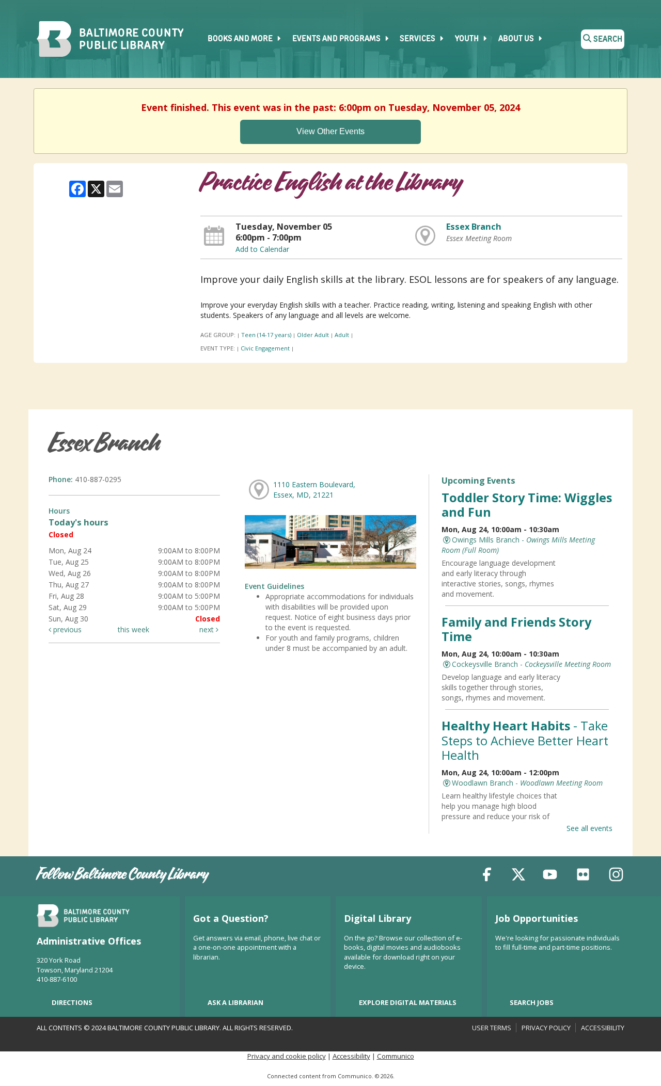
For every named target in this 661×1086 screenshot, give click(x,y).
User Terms (491, 1027)
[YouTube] (550, 876)
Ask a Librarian (235, 1002)
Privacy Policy (546, 1027)
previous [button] (66, 629)
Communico (395, 1056)
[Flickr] (583, 876)
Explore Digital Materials (408, 1002)
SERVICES (418, 39)
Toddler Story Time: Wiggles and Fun (527, 504)
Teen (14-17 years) (266, 335)
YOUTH (467, 39)
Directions (72, 1002)
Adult (342, 335)
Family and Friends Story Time (516, 629)
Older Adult (313, 335)
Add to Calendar (262, 249)
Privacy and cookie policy (286, 1056)
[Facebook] (487, 876)
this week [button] (133, 629)
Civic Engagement (265, 348)
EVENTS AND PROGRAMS (337, 39)
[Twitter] (518, 876)
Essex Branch (473, 226)
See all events (589, 828)
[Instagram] (616, 876)
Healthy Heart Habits (525, 740)
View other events (330, 131)
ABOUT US (517, 39)
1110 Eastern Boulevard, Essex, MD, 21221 (314, 490)
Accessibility (602, 1027)
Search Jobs (532, 1002)
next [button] (207, 629)
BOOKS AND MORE (241, 39)
